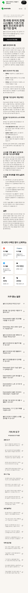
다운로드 (23, 2)
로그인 (20, 8)
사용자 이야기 (6, 15)
